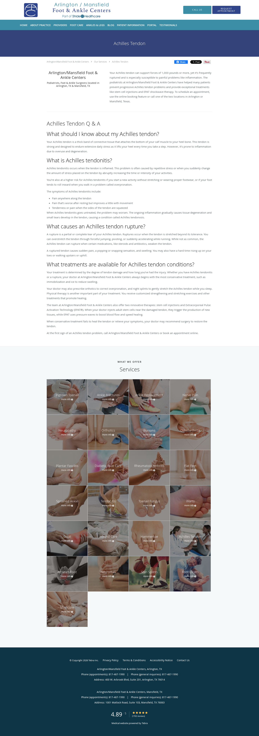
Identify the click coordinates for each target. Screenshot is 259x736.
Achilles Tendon (120, 61)
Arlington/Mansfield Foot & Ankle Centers (68, 61)
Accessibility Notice (161, 660)
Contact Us (183, 660)
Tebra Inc (93, 660)
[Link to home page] (64, 10)
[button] (226, 10)
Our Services (100, 61)
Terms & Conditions (134, 660)
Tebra (145, 723)
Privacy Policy (110, 660)
